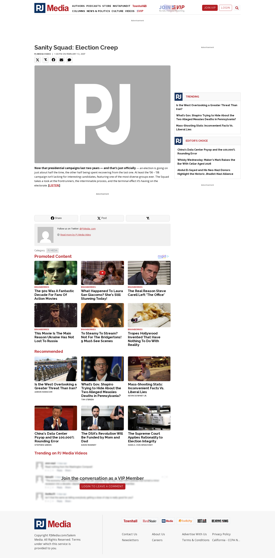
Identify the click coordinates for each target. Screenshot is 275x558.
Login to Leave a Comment (102, 486)
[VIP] (140, 11)
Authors (78, 6)
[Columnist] (47, 234)
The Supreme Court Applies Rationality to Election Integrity (145, 437)
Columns (78, 11)
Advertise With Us (194, 534)
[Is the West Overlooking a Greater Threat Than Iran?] (56, 368)
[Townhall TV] (141, 6)
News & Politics (98, 11)
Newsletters (130, 540)
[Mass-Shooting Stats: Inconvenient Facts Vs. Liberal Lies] (149, 368)
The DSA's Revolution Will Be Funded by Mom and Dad (102, 437)
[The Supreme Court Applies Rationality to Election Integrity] (149, 418)
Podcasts (93, 6)
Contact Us (129, 534)
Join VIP (210, 7)
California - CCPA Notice (226, 540)
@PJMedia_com (88, 228)
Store (106, 6)
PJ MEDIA (52, 250)
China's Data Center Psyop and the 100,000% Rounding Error (54, 437)
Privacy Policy (221, 534)
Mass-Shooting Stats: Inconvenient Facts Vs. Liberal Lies (146, 388)
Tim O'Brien (87, 400)
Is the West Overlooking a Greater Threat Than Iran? (56, 386)
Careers (157, 540)
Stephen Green (43, 445)
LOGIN (225, 7)
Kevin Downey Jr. (137, 396)
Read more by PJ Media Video (75, 234)
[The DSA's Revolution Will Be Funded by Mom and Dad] (102, 418)
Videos (130, 11)
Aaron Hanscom (43, 392)
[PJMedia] (51, 8)
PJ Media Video (42, 54)
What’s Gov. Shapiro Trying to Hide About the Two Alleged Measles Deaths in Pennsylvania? (101, 390)
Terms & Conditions (195, 540)
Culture (117, 11)
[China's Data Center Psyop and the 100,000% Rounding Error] (56, 418)
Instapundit (121, 6)
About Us (158, 534)
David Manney (88, 445)
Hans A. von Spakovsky (140, 445)
